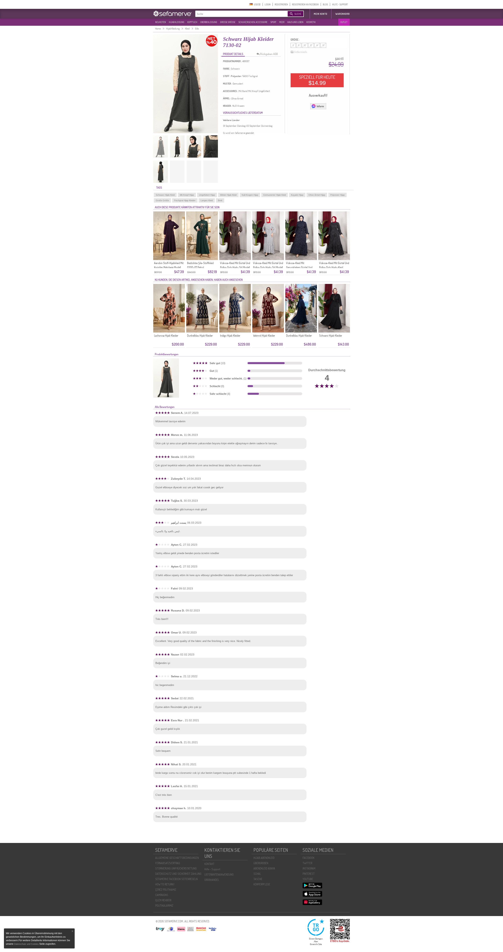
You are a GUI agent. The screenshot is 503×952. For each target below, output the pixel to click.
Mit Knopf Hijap (187, 195)
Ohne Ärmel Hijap (316, 195)
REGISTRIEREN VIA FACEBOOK (305, 4)
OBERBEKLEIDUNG (208, 22)
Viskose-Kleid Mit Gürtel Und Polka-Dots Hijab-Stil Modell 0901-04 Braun (235, 267)
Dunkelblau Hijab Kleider (200, 335)
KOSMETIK (311, 22)
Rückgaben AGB (269, 54)
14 (317, 45)
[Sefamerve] (173, 13)
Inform (320, 106)
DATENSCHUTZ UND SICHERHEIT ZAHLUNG (178, 873)
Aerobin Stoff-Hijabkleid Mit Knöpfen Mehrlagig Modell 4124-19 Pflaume (169, 267)
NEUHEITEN (160, 22)
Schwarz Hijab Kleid (165, 195)
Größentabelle (300, 51)
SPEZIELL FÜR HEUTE (317, 80)
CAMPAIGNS (161, 895)
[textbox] (238, 14)
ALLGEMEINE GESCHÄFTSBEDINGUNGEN (177, 857)
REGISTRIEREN (281, 4)
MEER (281, 22)
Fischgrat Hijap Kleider (185, 200)
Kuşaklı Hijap (297, 195)
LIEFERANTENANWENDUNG (219, 874)
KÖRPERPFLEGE (261, 884)
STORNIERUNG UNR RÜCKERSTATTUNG (176, 868)
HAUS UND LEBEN (295, 22)
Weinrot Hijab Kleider (264, 335)
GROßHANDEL (211, 879)
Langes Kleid (207, 200)
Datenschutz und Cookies (26, 944)
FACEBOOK (308, 857)
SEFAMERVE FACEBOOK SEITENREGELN (176, 879)
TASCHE (257, 879)
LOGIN (268, 4)
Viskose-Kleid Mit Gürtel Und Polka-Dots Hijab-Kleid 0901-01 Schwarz (334, 267)
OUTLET (343, 22)
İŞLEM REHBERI (163, 900)
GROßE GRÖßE (227, 22)
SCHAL (257, 873)
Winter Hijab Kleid (228, 195)
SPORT (273, 22)
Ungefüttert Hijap (207, 195)
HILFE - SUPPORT (340, 4)
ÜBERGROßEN (260, 863)
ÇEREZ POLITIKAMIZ (165, 889)
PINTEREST (309, 873)
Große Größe (162, 200)
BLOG (325, 4)
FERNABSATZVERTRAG (167, 863)
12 (311, 45)
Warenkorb (342, 13)
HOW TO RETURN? (164, 884)
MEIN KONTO (320, 13)
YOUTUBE (308, 879)
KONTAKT (209, 864)
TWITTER (307, 863)
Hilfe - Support (212, 869)
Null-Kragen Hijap (250, 195)
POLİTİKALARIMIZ (164, 905)
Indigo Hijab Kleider (230, 335)
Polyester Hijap (337, 195)
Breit (220, 200)
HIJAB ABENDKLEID (263, 857)
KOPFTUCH (192, 22)
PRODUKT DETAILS (233, 54)
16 (323, 45)
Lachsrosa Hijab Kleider (166, 335)
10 (305, 45)
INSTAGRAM (309, 868)
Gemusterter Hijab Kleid (274, 195)
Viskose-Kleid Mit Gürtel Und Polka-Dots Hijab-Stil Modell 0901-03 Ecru (268, 267)
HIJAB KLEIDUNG (176, 22)
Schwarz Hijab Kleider (330, 335)
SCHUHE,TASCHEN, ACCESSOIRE (252, 22)
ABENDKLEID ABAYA (264, 868)
